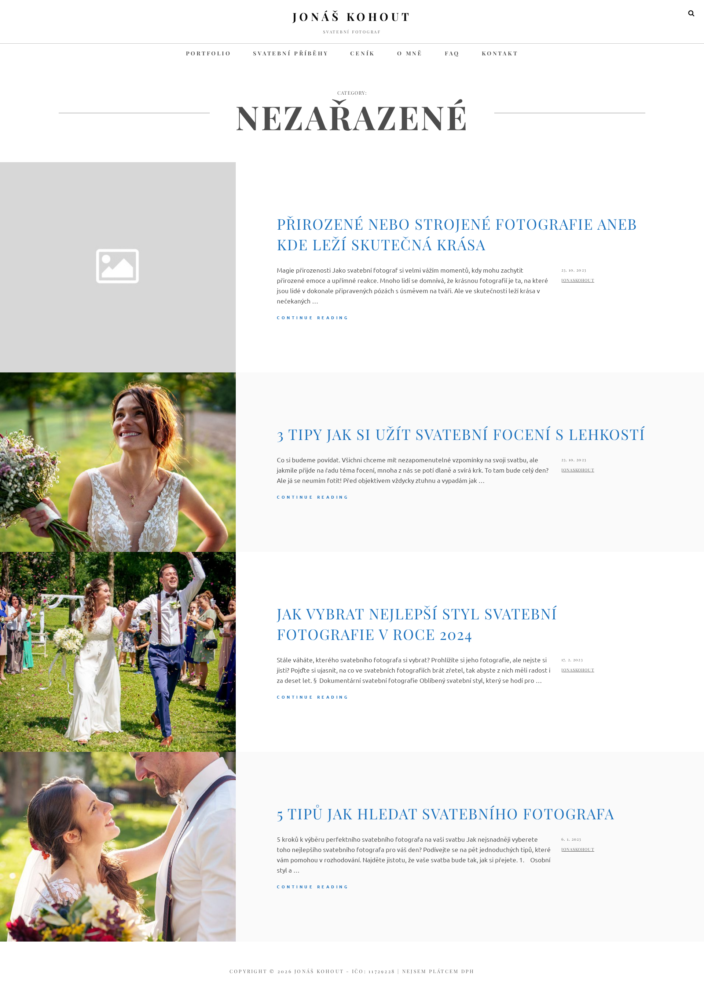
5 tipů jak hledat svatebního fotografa (446, 813)
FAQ (452, 53)
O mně (410, 53)
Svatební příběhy (290, 53)
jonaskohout (577, 280)
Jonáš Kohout (352, 16)
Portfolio (208, 53)
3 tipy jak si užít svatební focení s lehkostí (461, 434)
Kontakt (500, 53)
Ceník (362, 53)
